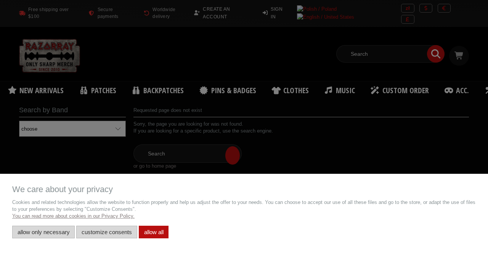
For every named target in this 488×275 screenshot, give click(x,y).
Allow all (154, 232)
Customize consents (107, 232)
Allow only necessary (44, 232)
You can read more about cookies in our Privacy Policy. (73, 216)
